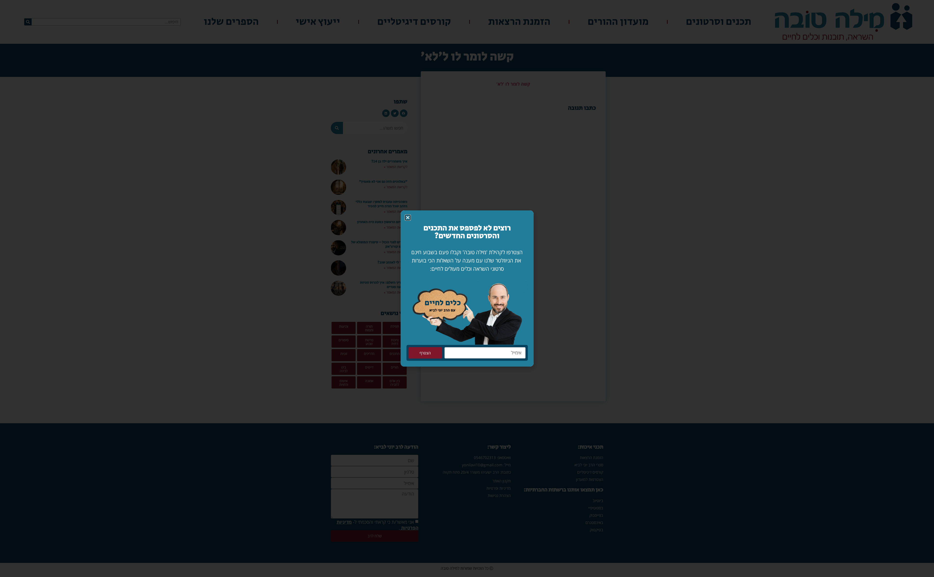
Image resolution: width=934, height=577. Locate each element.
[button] (407, 217)
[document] (467, 288)
